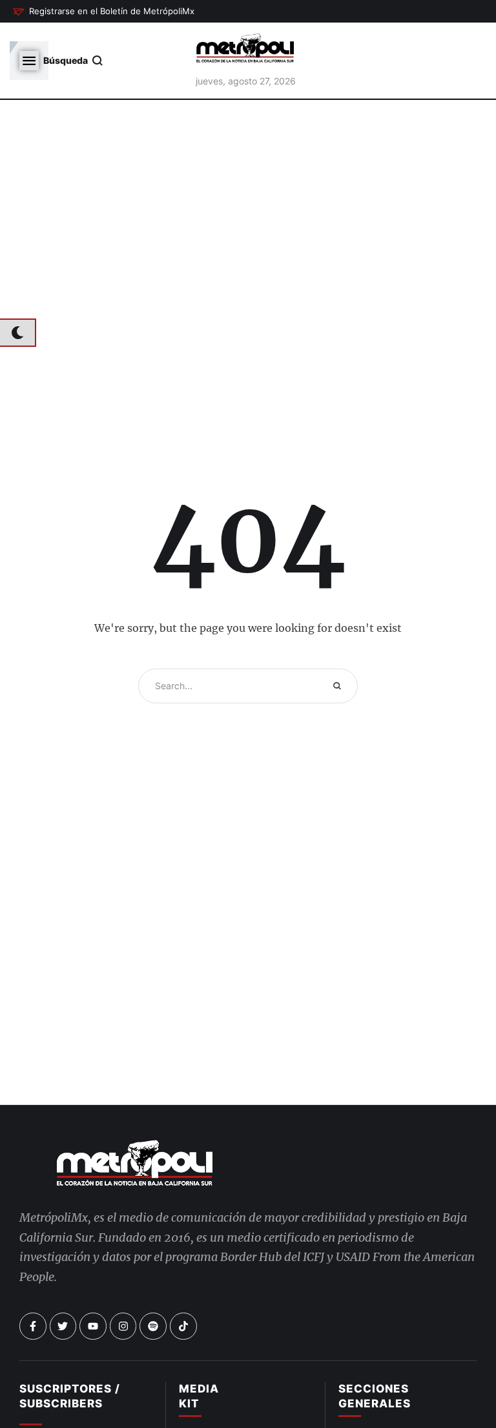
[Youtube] (93, 1326)
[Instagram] (123, 1326)
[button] (103, 11)
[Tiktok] (183, 1326)
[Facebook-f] (32, 1326)
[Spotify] (153, 1326)
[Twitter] (63, 1326)
